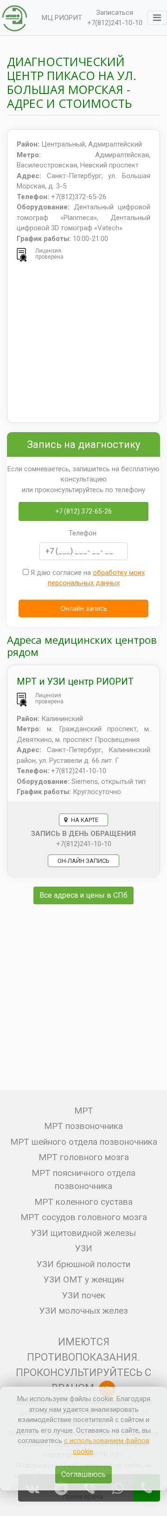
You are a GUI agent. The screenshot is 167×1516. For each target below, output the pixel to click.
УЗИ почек (83, 1295)
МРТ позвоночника (83, 1126)
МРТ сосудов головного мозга (83, 1217)
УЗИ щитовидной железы (83, 1233)
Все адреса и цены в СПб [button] (83, 895)
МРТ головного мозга (84, 1157)
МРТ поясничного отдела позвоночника (83, 1180)
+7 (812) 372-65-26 (83, 511)
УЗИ (83, 1248)
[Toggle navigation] (157, 18)
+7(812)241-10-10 (114, 23)
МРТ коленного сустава (83, 1201)
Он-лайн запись (83, 860)
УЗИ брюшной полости (83, 1264)
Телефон (82, 533)
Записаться (114, 12)
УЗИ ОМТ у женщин (84, 1279)
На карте (84, 819)
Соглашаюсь (83, 1474)
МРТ (83, 1110)
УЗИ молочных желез (83, 1310)
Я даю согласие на (87, 578)
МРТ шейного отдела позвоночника (83, 1141)
